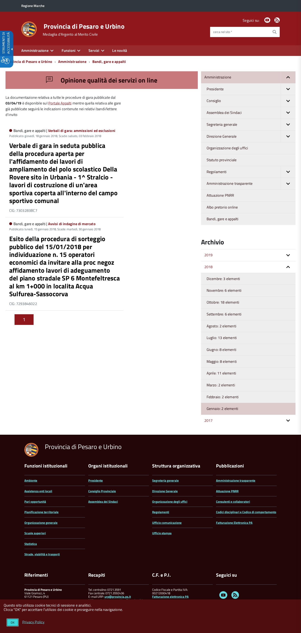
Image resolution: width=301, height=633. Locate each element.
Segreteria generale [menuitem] (222, 124)
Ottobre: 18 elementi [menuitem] (223, 302)
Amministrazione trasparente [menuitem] (230, 183)
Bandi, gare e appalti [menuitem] (223, 219)
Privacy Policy (33, 622)
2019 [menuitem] (208, 255)
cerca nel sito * (222, 32)
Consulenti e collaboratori (233, 501)
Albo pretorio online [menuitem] (222, 207)
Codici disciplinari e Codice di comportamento (246, 512)
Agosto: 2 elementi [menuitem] (221, 326)
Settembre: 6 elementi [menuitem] (224, 314)
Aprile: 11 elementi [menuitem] (221, 373)
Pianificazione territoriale (41, 512)
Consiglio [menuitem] (214, 100)
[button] (288, 77)
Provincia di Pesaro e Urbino (84, 26)
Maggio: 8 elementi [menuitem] (222, 361)
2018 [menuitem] (208, 267)
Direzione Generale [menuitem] (221, 136)
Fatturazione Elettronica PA (234, 522)
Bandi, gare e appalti (109, 61)
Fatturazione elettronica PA (170, 596)
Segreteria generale (165, 480)
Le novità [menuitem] (119, 50)
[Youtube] (267, 20)
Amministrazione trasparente (235, 480)
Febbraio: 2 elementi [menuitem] (223, 397)
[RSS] (277, 20)
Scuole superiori (35, 533)
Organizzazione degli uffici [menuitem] (227, 148)
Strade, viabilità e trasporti (42, 554)
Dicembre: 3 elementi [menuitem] (223, 278)
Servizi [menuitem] (93, 50)
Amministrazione (72, 61)
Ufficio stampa (162, 533)
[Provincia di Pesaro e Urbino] (29, 29)
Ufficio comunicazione (167, 522)
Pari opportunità (35, 501)
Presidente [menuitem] (215, 89)
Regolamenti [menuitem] (217, 172)
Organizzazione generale (41, 522)
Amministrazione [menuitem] (35, 50)
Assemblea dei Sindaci (103, 501)
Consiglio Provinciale (102, 491)
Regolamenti (160, 512)
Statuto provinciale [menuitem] (221, 160)
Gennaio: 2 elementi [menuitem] (222, 408)
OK (13, 622)
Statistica (30, 543)
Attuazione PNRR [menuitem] (220, 195)
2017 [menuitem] (208, 420)
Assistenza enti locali (38, 491)
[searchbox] (239, 32)
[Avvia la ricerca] (274, 32)
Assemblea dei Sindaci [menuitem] (224, 112)
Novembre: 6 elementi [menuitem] (224, 290)
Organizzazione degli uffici (169, 501)
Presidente (95, 480)
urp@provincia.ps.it (117, 596)
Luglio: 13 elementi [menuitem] (222, 337)
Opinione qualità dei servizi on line (108, 80)
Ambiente (30, 480)
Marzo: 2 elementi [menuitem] (221, 385)
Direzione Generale (165, 491)
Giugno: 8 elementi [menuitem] (221, 349)
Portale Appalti (60, 103)
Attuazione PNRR (227, 491)
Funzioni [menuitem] (68, 50)
